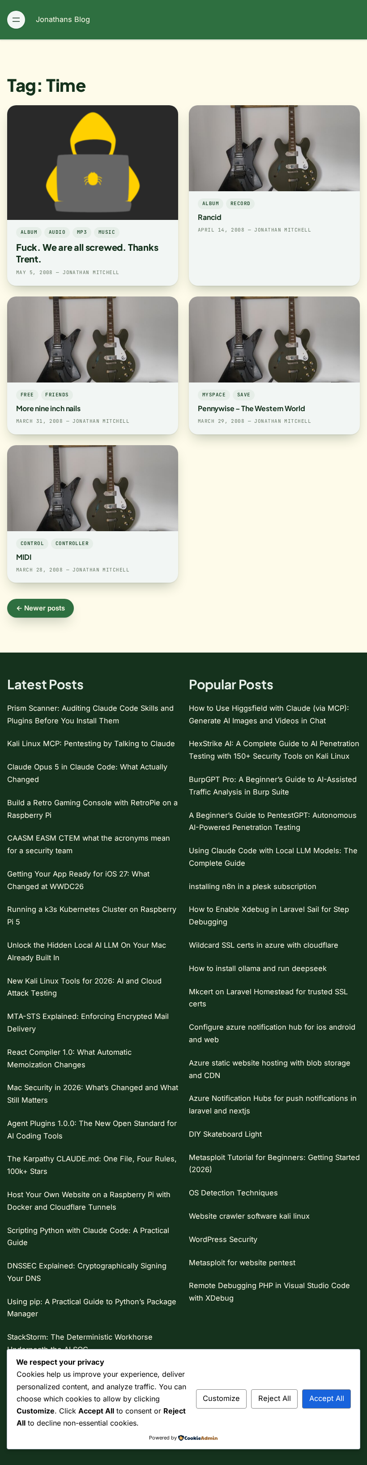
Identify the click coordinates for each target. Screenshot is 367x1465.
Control (32, 543)
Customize (221, 1398)
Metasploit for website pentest (242, 1262)
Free (27, 394)
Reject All (274, 1398)
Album (29, 232)
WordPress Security (223, 1239)
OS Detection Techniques (233, 1192)
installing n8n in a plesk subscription (252, 886)
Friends (56, 394)
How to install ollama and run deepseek (258, 968)
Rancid (210, 217)
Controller (72, 543)
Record (240, 203)
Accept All (326, 1398)
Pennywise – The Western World (251, 408)
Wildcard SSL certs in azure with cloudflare (263, 945)
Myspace (214, 394)
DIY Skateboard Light (225, 1134)
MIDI (23, 557)
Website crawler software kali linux (249, 1216)
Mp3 (82, 232)
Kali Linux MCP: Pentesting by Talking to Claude (91, 743)
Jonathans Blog (63, 19)
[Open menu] (16, 20)
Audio (57, 232)
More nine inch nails (48, 408)
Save (244, 394)
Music (106, 232)
